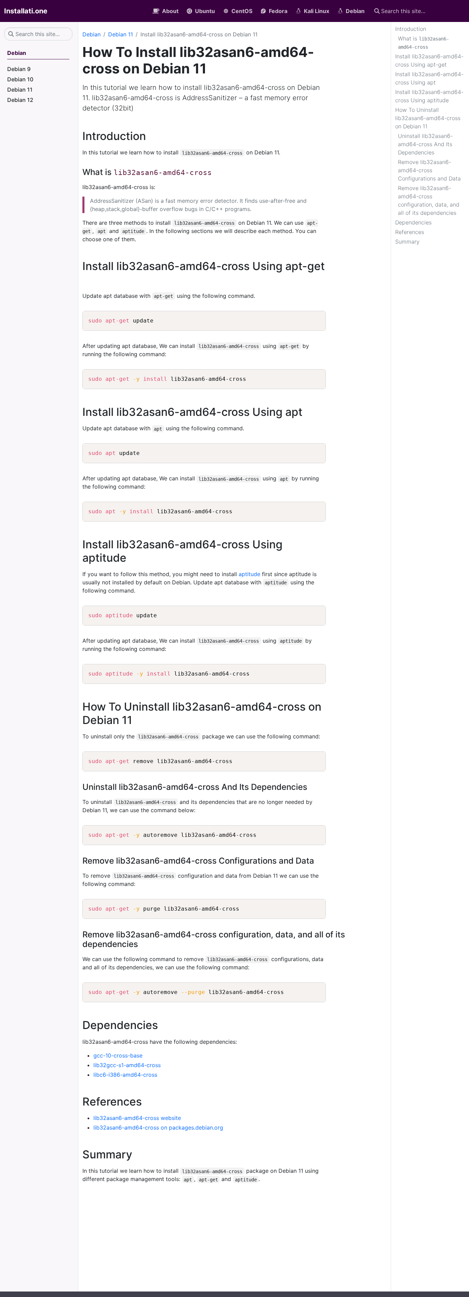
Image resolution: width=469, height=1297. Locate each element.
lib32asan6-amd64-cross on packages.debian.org (158, 1127)
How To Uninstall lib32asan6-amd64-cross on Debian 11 (427, 118)
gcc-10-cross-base (117, 1055)
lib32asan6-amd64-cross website (137, 1117)
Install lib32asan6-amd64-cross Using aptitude (429, 96)
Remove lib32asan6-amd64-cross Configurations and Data (429, 170)
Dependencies (413, 222)
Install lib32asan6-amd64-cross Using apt (429, 78)
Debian (91, 34)
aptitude (249, 574)
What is (423, 42)
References (409, 232)
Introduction (410, 28)
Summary (407, 241)
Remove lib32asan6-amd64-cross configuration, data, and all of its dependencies (428, 200)
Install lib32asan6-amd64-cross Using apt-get (429, 60)
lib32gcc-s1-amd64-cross (127, 1065)
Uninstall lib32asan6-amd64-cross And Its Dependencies (425, 144)
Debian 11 (120, 34)
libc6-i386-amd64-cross (125, 1074)
